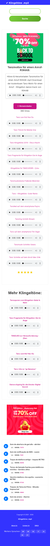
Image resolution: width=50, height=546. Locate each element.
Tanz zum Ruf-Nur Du (25, 117)
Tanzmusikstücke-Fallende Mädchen (25, 181)
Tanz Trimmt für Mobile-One (25, 130)
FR (22, 535)
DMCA (37, 525)
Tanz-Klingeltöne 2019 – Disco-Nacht (25, 143)
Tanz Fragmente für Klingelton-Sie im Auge (25, 155)
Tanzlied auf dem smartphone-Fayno (25, 206)
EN (23, 531)
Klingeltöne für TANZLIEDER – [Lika (25, 168)
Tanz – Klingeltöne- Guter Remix (25, 194)
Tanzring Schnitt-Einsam (25, 219)
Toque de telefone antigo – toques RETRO (27, 460)
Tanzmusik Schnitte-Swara (25, 244)
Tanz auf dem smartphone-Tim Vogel (25, 232)
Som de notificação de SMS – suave (24, 452)
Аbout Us (14, 525)
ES (33, 531)
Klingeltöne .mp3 (25, 519)
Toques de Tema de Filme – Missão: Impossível (24, 488)
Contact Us (26, 525)
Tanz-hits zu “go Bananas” (25, 369)
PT (27, 535)
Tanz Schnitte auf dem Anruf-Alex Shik (24, 257)
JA (43, 531)
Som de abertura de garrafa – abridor (25, 444)
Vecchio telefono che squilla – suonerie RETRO (26, 478)
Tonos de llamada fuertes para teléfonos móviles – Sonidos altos (27, 468)
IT (38, 531)
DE (28, 531)
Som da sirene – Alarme (19, 497)
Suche (25, 18)
